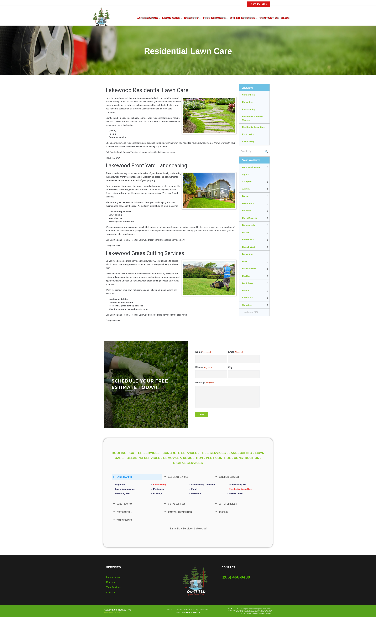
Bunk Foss (247, 283)
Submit (201, 414)
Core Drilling (248, 95)
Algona (245, 174)
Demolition (247, 102)
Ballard (245, 196)
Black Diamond (249, 218)
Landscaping (248, 109)
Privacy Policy (251, 613)
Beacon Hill (248, 203)
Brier (244, 261)
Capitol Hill (247, 297)
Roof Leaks (248, 134)
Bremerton (247, 254)
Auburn (246, 189)
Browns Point (249, 269)
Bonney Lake (248, 225)
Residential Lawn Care (253, 127)
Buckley (246, 276)
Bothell (245, 232)
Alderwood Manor (251, 167)
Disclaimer (232, 609)
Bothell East (248, 239)
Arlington (247, 181)
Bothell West (248, 247)
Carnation (247, 305)
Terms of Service (265, 613)
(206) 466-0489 (235, 577)
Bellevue (246, 210)
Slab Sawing (248, 141)
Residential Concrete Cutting (252, 118)
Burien (245, 290)
